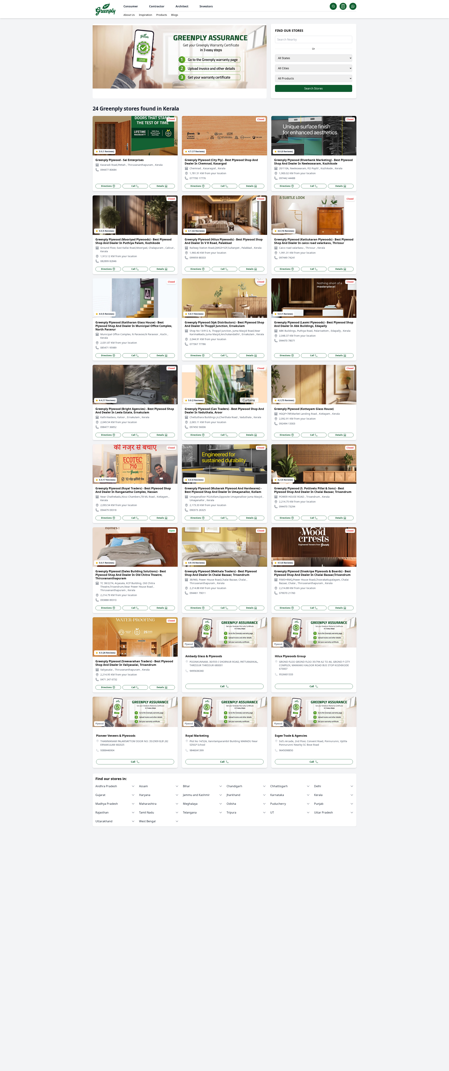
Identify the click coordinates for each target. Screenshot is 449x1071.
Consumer (130, 6)
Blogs (174, 14)
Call (133, 186)
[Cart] (343, 6)
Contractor (156, 6)
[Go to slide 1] (178, 95)
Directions (106, 186)
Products (161, 14)
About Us (129, 14)
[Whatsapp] (352, 6)
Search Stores (313, 88)
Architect (182, 6)
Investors (206, 6)
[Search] (333, 6)
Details (160, 186)
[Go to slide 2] (181, 95)
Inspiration (145, 14)
